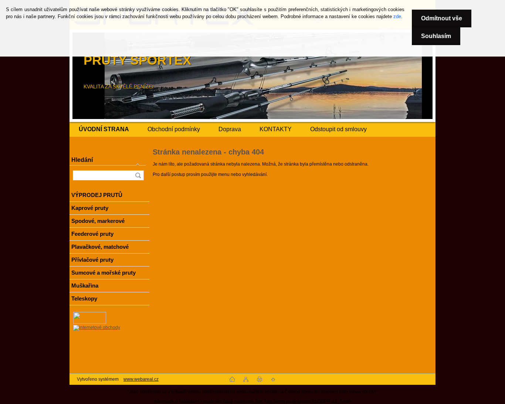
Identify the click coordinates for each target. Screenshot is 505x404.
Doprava (229, 129)
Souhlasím (436, 36)
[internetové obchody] (96, 327)
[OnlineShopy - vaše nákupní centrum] (89, 322)
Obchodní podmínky (174, 129)
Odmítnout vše (441, 18)
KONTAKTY (276, 129)
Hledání (82, 160)
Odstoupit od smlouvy (338, 129)
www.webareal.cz (141, 379)
